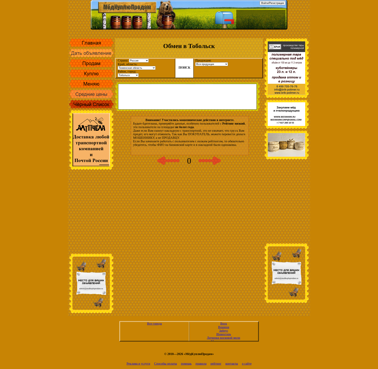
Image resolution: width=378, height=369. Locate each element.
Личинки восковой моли (223, 337)
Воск (223, 323)
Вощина (223, 327)
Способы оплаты (165, 363)
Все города (154, 323)
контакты (231, 363)
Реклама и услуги (138, 363)
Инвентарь (223, 334)
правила (201, 363)
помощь (186, 363)
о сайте (247, 363)
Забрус (223, 330)
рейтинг (215, 363)
